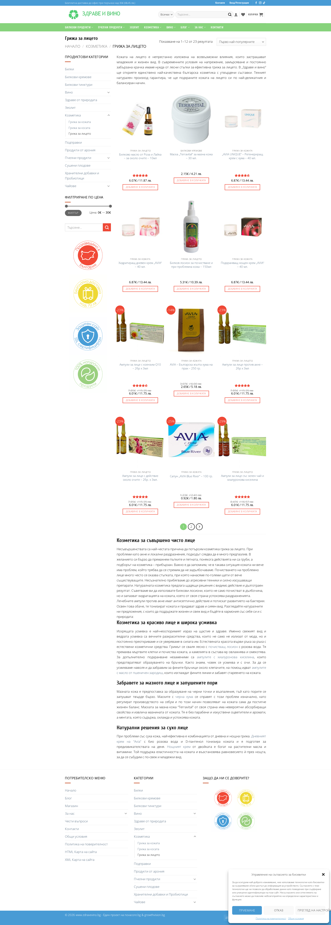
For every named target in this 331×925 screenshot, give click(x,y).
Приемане (247, 910)
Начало (72, 46)
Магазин (71, 806)
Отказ (278, 910)
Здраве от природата (81, 100)
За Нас (199, 27)
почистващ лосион (223, 646)
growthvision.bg (154, 915)
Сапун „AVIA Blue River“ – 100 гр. (191, 476)
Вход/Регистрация (239, 2)
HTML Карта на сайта (81, 852)
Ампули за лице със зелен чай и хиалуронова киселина (242, 477)
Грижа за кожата (80, 122)
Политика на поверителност (271, 918)
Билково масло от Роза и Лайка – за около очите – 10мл (140, 156)
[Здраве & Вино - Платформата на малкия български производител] (73, 14)
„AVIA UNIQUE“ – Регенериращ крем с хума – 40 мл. (242, 156)
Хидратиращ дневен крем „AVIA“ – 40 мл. (140, 264)
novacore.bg (133, 915)
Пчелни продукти (110, 27)
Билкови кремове (78, 77)
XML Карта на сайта (79, 859)
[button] (323, 874)
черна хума (184, 696)
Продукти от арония (80, 150)
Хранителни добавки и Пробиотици (82, 175)
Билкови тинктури (78, 84)
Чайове (70, 186)
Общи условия (296, 918)
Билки (69, 69)
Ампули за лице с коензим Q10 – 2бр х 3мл (140, 366)
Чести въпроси (76, 821)
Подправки (73, 142)
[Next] (199, 526)
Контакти (220, 2)
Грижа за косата (79, 128)
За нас (70, 813)
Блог (184, 27)
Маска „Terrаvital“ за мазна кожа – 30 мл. (191, 156)
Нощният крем (179, 746)
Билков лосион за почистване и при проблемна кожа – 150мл (191, 264)
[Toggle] (108, 92)
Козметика (96, 46)
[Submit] (229, 14)
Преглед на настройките (311, 910)
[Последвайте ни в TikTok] (264, 3)
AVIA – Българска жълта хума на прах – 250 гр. (191, 366)
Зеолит (134, 27)
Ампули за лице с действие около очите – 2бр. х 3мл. (140, 477)
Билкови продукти (78, 27)
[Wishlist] (243, 14)
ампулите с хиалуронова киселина (225, 657)
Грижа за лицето (80, 133)
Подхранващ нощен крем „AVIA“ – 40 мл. (242, 264)
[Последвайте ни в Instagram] (260, 3)
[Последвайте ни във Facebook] (256, 3)
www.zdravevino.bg (88, 915)
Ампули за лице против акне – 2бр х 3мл (242, 366)
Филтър (73, 212)
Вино (169, 27)
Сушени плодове (77, 165)
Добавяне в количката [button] (140, 187)
